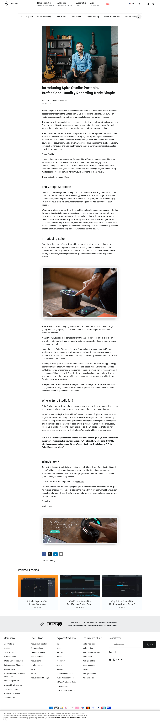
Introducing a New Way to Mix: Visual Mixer (37, 603)
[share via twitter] (50, 554)
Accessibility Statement (13, 685)
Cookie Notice (9, 669)
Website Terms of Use (62, 718)
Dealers (33, 674)
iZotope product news (112, 17)
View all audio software (65, 691)
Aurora (59, 665)
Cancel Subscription (12, 694)
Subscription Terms (11, 689)
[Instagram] (114, 659)
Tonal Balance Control (64, 674)
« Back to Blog (49, 560)
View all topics (88, 678)
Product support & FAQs (39, 678)
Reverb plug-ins (62, 686)
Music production (89, 665)
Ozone (58, 648)
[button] (21, 17)
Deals (32, 669)
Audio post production (91, 652)
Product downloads (37, 657)
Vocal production (89, 674)
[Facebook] (110, 659)
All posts (29, 17)
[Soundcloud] (121, 659)
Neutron (59, 652)
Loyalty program (36, 665)
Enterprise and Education (14, 665)
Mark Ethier (46, 100)
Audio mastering (44, 17)
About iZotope (9, 644)
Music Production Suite (65, 678)
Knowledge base (36, 648)
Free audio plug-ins (37, 652)
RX (57, 644)
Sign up (149, 644)
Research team (10, 657)
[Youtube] (117, 659)
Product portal (35, 661)
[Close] (156, 716)
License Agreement (11, 681)
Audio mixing (61, 17)
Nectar (58, 657)
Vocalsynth (60, 661)
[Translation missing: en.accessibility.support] (143, 3)
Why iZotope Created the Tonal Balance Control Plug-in (80, 603)
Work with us (9, 652)
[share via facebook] (44, 554)
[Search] (139, 3)
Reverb (85, 669)
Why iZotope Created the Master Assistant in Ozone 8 (122, 603)
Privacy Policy (74, 718)
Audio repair (75, 17)
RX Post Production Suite (66, 682)
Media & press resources (13, 661)
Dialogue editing (92, 17)
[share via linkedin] (55, 554)
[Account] (148, 3)
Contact (7, 648)
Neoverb (59, 669)
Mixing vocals (131, 17)
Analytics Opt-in (10, 698)
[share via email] (61, 554)
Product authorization (38, 644)
